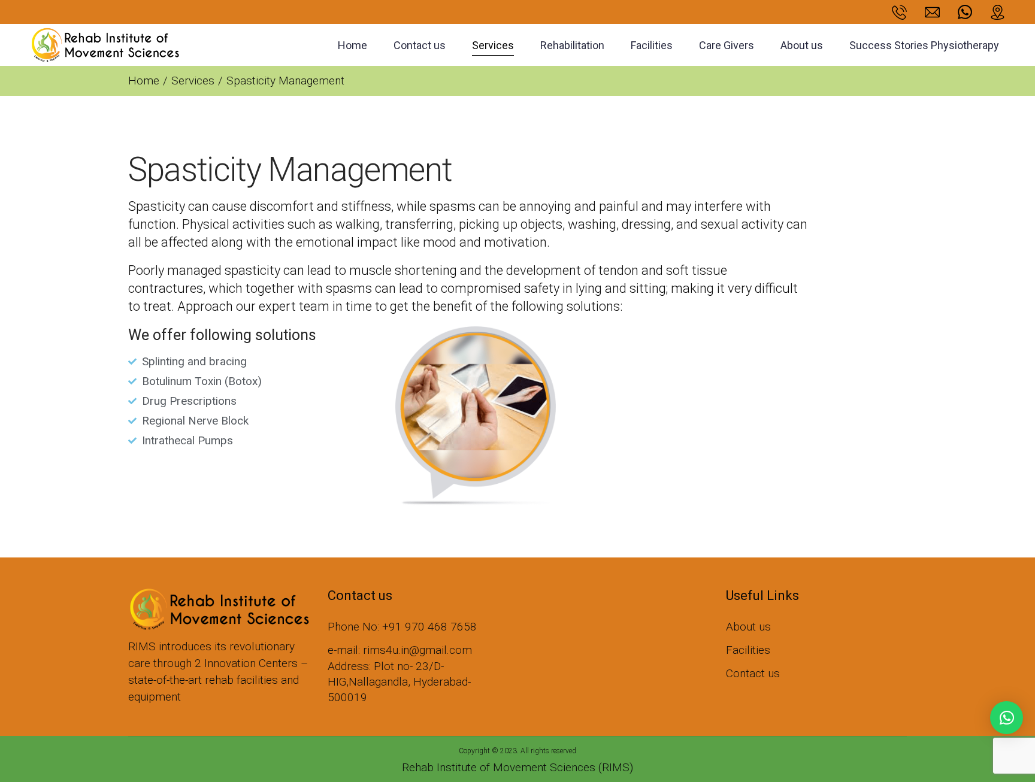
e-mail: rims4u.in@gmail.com (400, 650)
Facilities (748, 650)
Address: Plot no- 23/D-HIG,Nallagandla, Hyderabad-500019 (399, 681)
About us (748, 627)
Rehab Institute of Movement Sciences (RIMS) (517, 767)
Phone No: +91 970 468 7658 (402, 627)
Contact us (753, 673)
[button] (1006, 717)
